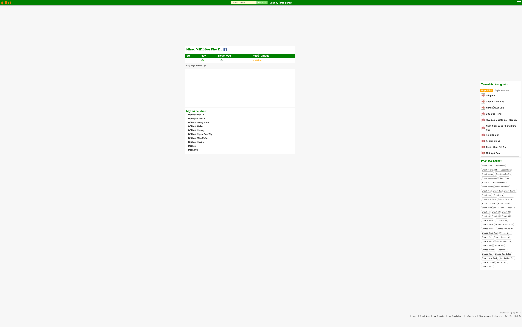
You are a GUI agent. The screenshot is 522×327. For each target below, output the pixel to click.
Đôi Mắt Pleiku (195, 126)
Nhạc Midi (486, 90)
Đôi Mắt (192, 145)
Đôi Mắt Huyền (196, 142)
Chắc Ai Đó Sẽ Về (495, 101)
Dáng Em (490, 95)
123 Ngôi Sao (493, 153)
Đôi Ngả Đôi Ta (196, 114)
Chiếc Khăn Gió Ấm (496, 147)
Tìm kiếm (262, 3)
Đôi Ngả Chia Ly (196, 118)
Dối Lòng (193, 149)
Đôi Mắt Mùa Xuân (198, 138)
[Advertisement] (261, 26)
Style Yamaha (502, 90)
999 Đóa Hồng (493, 113)
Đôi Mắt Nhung (196, 130)
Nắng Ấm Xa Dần (495, 107)
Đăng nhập (286, 2)
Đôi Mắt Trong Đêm (198, 122)
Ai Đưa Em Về (493, 141)
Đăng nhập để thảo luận (196, 66)
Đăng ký (274, 2)
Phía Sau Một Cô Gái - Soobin (501, 120)
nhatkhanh (258, 60)
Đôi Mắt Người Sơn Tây (200, 134)
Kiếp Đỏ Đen (492, 134)
